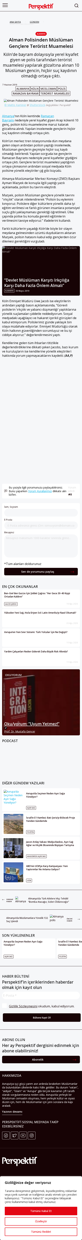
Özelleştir (41, 1221)
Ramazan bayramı (26, 93)
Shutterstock (37, 105)
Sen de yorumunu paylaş (37, 571)
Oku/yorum (13, 675)
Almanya (41, 33)
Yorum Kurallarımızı (40, 491)
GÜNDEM (34, 21)
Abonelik (37, 1059)
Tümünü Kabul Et (41, 1211)
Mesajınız (9, 532)
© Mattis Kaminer (15, 105)
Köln (35, 88)
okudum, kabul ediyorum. (41, 1006)
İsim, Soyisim (11, 506)
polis (62, 88)
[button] (5, 5)
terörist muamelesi (54, 93)
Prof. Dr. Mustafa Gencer (19, 731)
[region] (41, 1208)
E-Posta (8, 519)
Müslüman (48, 88)
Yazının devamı (12, 1111)
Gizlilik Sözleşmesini (23, 1006)
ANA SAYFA (15, 21)
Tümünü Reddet (41, 1231)
